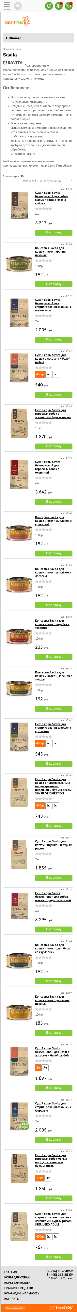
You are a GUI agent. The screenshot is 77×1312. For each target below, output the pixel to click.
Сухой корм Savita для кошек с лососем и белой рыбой (52, 359)
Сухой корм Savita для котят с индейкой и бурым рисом (53, 845)
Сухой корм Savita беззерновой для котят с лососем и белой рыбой (52, 1052)
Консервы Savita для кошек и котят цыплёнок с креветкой (53, 521)
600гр (40, 805)
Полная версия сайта (14, 1308)
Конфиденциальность (21, 1293)
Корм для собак (17, 1277)
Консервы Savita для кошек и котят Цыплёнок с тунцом (53, 676)
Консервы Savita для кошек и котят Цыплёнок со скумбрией (52, 949)
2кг (49, 374)
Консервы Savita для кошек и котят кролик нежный (50, 252)
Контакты (12, 1299)
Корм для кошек (17, 1283)
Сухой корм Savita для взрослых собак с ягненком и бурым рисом (53, 414)
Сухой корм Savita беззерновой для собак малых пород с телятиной (53, 897)
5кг (56, 374)
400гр (40, 374)
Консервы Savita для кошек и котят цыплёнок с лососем (53, 573)
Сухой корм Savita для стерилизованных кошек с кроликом (53, 728)
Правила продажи (18, 1288)
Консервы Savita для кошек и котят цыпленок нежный (52, 1000)
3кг (48, 1178)
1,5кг (39, 1178)
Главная (10, 1272)
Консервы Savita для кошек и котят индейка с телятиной (52, 624)
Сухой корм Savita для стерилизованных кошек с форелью (53, 1107)
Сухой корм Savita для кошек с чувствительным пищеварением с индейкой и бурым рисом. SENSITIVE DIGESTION (53, 786)
